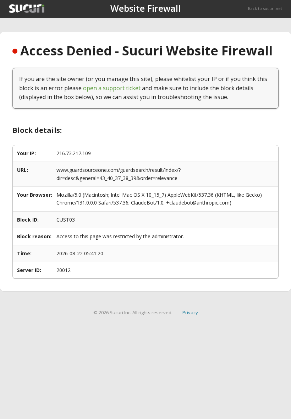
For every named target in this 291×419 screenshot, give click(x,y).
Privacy (190, 312)
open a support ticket (112, 88)
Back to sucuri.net (265, 8)
